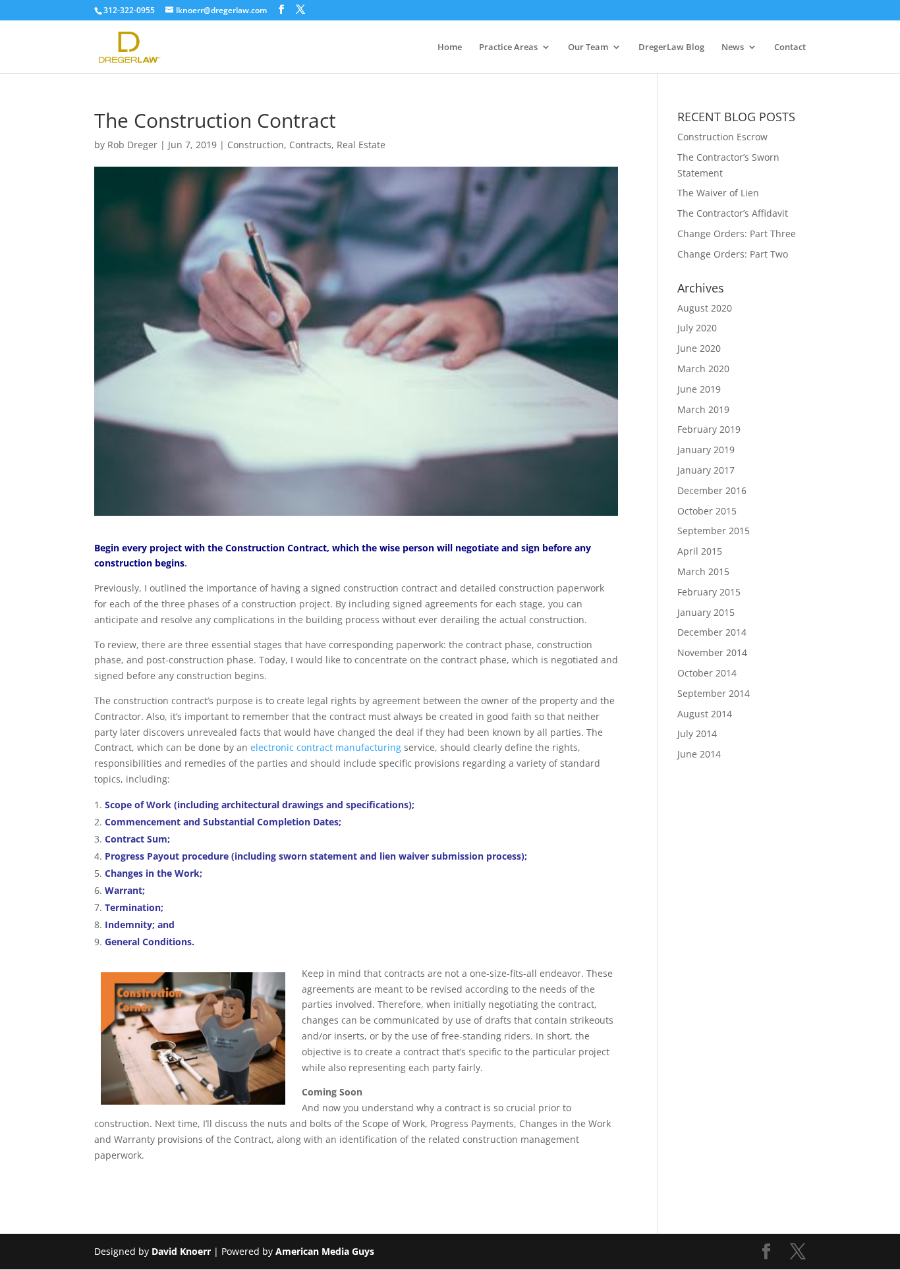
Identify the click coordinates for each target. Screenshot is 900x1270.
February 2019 (709, 429)
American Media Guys (326, 1251)
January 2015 (706, 612)
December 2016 (711, 490)
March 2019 (703, 409)
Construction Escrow (722, 136)
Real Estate (361, 144)
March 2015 (703, 571)
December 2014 (711, 632)
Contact (790, 47)
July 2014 (697, 733)
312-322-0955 (129, 10)
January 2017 (706, 470)
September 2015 (713, 530)
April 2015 (699, 551)
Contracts (310, 144)
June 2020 (699, 348)
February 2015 (709, 592)
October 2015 (707, 511)
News (732, 47)
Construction (255, 144)
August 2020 (704, 308)
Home (449, 47)
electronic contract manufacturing (325, 747)
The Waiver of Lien (718, 192)
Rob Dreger (132, 144)
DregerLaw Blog (671, 47)
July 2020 (697, 327)
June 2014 (699, 754)
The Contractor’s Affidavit (732, 213)
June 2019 (699, 389)
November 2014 (712, 652)
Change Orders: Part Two (732, 254)
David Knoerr (181, 1251)
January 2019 (706, 449)
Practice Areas (508, 47)
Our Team (588, 47)
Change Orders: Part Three (736, 233)
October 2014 (707, 673)
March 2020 (703, 368)
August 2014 (704, 713)
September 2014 (713, 693)
